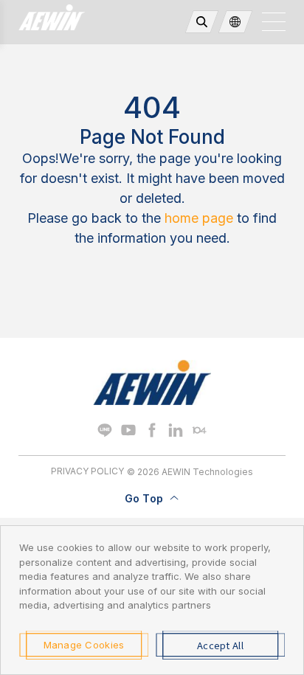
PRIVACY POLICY (87, 471)
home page (199, 218)
